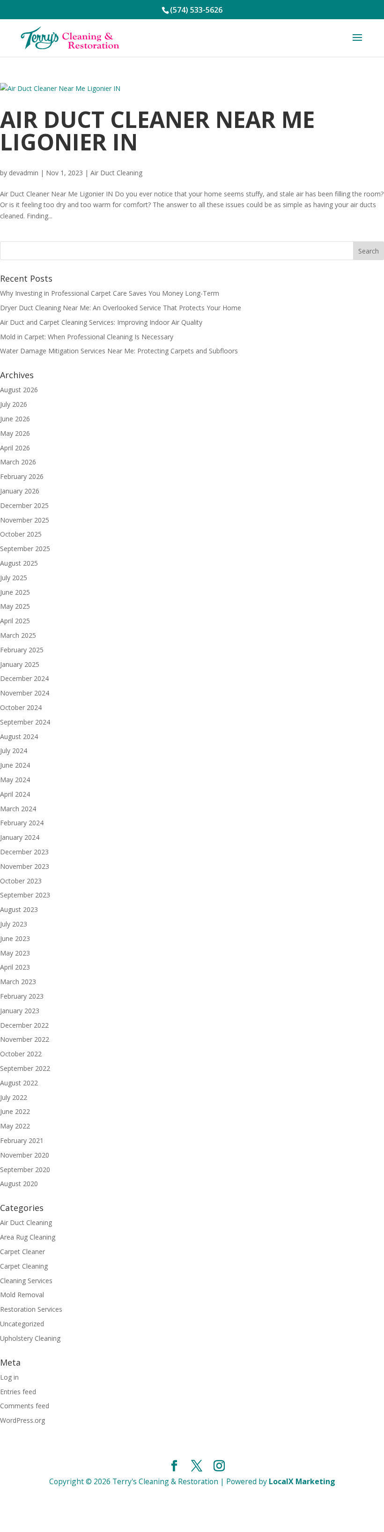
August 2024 (19, 736)
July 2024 (13, 750)
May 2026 (15, 433)
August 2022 (19, 1082)
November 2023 (24, 866)
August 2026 (19, 389)
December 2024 (24, 678)
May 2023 (15, 953)
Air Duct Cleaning (116, 172)
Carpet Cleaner (22, 1251)
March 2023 (18, 981)
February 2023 (22, 996)
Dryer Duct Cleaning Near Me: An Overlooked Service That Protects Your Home (120, 307)
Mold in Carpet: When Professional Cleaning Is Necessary (86, 336)
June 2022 (15, 1111)
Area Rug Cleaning (27, 1237)
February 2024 (22, 822)
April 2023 (15, 967)
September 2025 (25, 548)
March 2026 (18, 461)
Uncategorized (22, 1323)
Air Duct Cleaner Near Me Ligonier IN (157, 130)
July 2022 (13, 1097)
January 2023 (19, 1010)
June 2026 (15, 418)
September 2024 (25, 721)
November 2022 (24, 1039)
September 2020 (25, 1169)
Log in (9, 1377)
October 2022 (21, 1053)
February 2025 (22, 649)
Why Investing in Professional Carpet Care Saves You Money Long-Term (109, 293)
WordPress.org (22, 1420)
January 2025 (19, 664)
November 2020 (24, 1155)
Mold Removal (22, 1294)
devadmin (23, 172)
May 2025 (15, 606)
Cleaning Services (26, 1280)
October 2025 (21, 534)
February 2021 (22, 1140)
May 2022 (15, 1125)
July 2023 (13, 923)
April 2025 (15, 620)
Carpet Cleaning (24, 1266)
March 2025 (18, 635)
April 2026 (15, 447)
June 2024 (15, 765)
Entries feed (18, 1391)
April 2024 (15, 794)
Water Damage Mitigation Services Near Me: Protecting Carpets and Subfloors (119, 350)
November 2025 (24, 520)
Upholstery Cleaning (30, 1338)
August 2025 (19, 563)
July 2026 (13, 404)
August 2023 (19, 909)
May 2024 (15, 779)
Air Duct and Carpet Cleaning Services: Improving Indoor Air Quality (101, 322)
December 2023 (24, 851)
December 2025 (24, 505)
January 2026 (19, 490)
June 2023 (15, 938)
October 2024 (21, 707)
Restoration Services (31, 1309)
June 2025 (15, 592)
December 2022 (24, 1025)
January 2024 (19, 837)
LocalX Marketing (302, 1481)
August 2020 (19, 1183)
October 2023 (21, 880)
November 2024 (24, 692)
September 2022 (25, 1068)
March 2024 (18, 808)
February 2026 (22, 476)
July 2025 (13, 577)
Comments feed (24, 1405)
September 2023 (25, 894)
